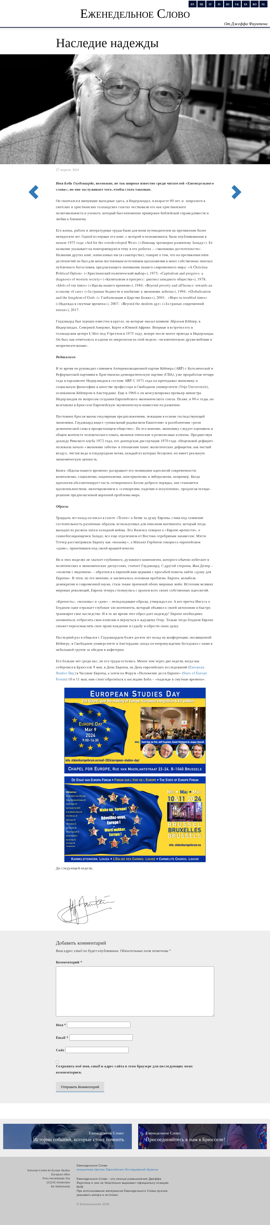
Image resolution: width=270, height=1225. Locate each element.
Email (62, 1037)
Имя (61, 1024)
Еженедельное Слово (135, 13)
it (210, 4)
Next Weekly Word (32, 174)
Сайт (60, 1050)
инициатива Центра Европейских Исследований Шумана (117, 1169)
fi (219, 4)
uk (237, 4)
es (245, 4)
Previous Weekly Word (237, 174)
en (192, 4)
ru (228, 4)
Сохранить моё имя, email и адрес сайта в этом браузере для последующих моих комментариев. (124, 1069)
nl (263, 4)
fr (201, 4)
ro (254, 4)
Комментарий (69, 962)
